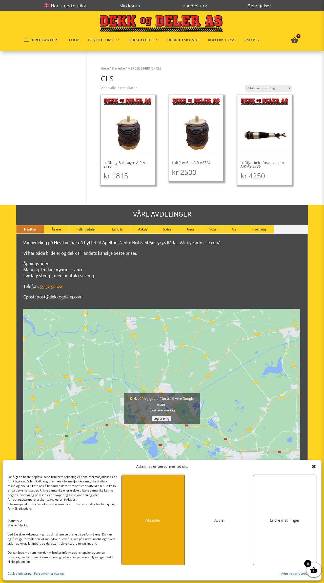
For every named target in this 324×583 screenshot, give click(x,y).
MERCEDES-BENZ (140, 68)
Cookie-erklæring (20, 573)
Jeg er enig (161, 418)
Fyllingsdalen (86, 229)
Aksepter (153, 520)
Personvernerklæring (49, 573)
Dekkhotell (141, 40)
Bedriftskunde (183, 40)
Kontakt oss (221, 40)
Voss (212, 229)
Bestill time (101, 40)
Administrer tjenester (296, 573)
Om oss (251, 40)
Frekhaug (259, 229)
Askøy (143, 229)
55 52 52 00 (51, 286)
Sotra (167, 229)
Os (234, 229)
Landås (117, 229)
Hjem (74, 40)
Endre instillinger (284, 520)
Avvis (219, 520)
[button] (313, 466)
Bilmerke (118, 68)
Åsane (56, 229)
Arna (190, 229)
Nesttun (30, 229)
